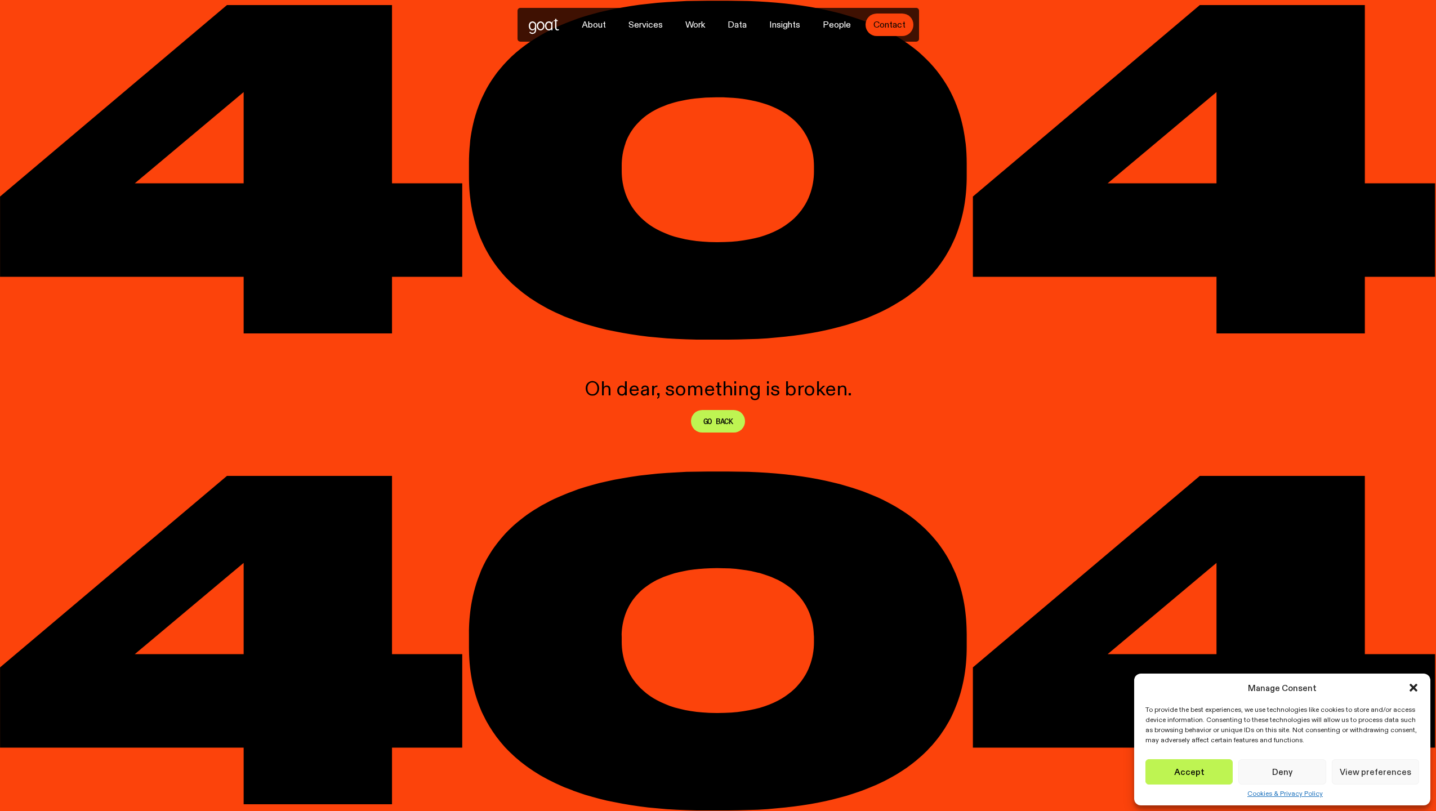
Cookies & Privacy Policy (1285, 793)
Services (645, 24)
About (594, 24)
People (837, 24)
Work (695, 24)
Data (737, 24)
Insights (784, 24)
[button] (1413, 687)
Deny (1282, 772)
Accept (1189, 772)
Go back (718, 421)
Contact (889, 24)
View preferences (1375, 772)
